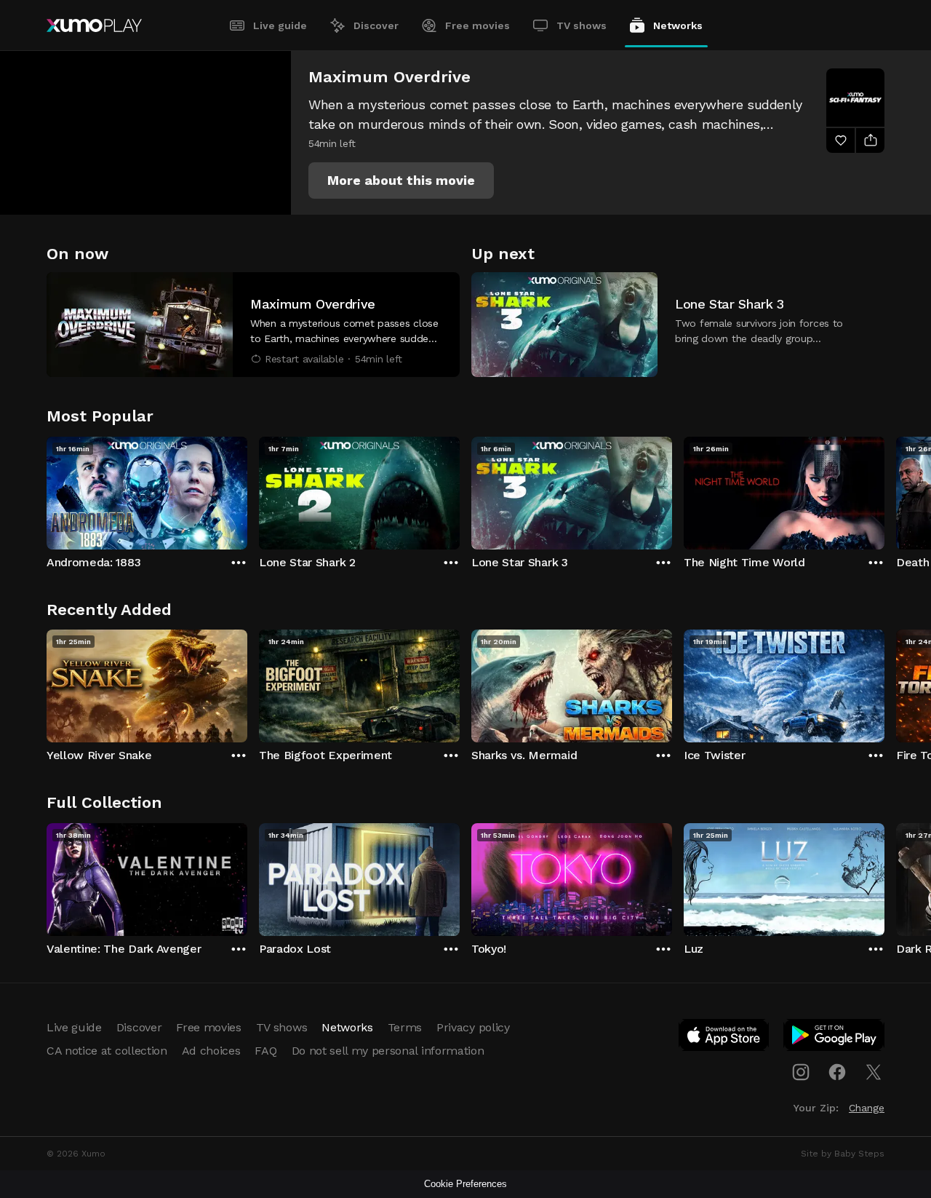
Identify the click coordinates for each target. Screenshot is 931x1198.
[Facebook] (837, 1072)
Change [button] (866, 1108)
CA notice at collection (107, 1051)
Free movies (477, 25)
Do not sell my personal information (388, 1051)
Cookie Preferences (465, 1183)
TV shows (581, 25)
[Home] (94, 25)
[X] (873, 1072)
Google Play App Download (834, 1038)
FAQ (265, 1051)
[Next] (884, 489)
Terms (405, 1027)
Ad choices (211, 1051)
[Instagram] (801, 1072)
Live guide (280, 25)
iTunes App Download (724, 1038)
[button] (401, 180)
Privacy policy (473, 1027)
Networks (678, 25)
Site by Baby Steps (842, 1154)
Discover (376, 25)
